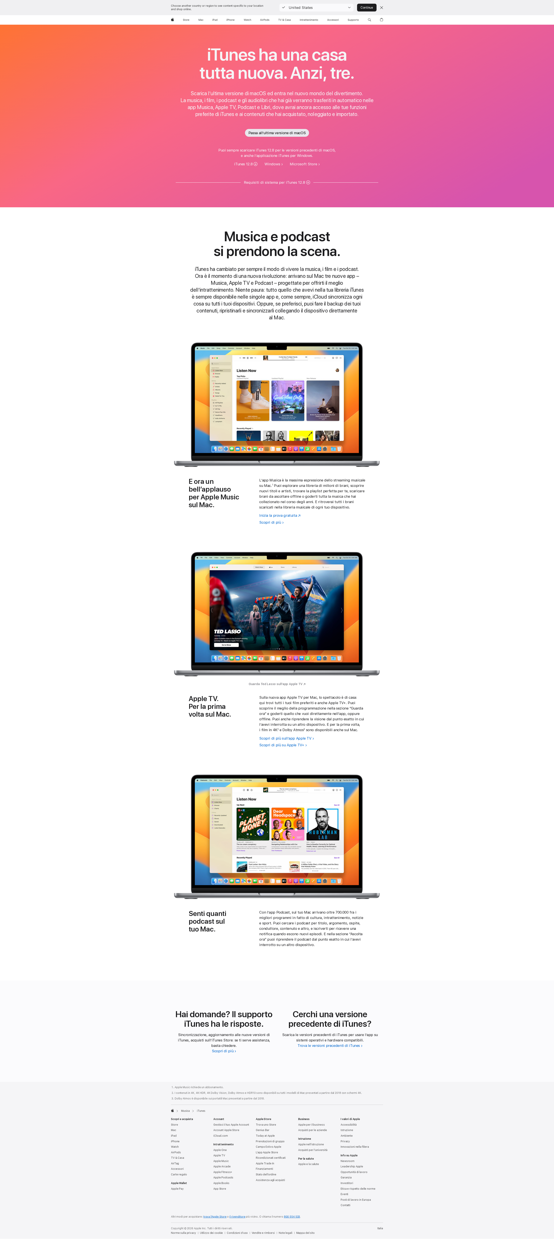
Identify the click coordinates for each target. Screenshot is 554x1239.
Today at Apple (265, 1135)
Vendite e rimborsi (263, 1232)
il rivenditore (237, 1216)
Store (174, 1124)
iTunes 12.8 (243, 164)
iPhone (175, 1141)
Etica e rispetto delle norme (358, 1188)
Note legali (285, 1232)
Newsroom (347, 1161)
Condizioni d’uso (237, 1232)
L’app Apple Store (267, 1152)
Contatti (345, 1205)
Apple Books (221, 1183)
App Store (219, 1188)
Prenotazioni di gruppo (270, 1141)
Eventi (344, 1194)
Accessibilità (348, 1124)
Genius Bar (262, 1130)
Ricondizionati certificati (271, 1157)
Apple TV (219, 1155)
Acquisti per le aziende (312, 1130)
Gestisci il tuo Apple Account (231, 1124)
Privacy (345, 1141)
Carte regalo (179, 1174)
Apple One (220, 1150)
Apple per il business (311, 1124)
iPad (174, 1135)
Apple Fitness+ (222, 1172)
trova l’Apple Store (215, 1216)
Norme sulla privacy (183, 1232)
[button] (316, 7)
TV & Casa (177, 1157)
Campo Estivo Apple (268, 1146)
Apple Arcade (222, 1166)
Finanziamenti (264, 1168)
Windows (272, 164)
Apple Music (221, 1161)
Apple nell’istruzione (311, 1144)
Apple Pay (177, 1188)
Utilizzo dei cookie (211, 1232)
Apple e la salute (308, 1164)
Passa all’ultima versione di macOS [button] (277, 133)
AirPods (176, 1152)
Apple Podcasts (223, 1177)
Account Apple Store (226, 1130)
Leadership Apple (352, 1166)
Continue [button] (367, 7)
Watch (175, 1146)
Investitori (347, 1183)
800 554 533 (292, 1216)
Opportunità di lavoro (354, 1172)
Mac (173, 1130)
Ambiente (347, 1135)
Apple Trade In (265, 1163)
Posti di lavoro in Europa (356, 1199)
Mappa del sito (305, 1232)
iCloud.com (220, 1135)
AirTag (175, 1163)
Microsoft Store (303, 164)
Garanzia (346, 1177)
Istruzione (347, 1130)
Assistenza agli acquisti (270, 1180)
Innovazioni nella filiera (355, 1146)
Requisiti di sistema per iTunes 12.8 (274, 182)
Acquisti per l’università (312, 1150)
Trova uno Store (266, 1124)
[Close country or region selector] (381, 8)
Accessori (177, 1168)
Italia (380, 1228)
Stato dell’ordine (266, 1174)
